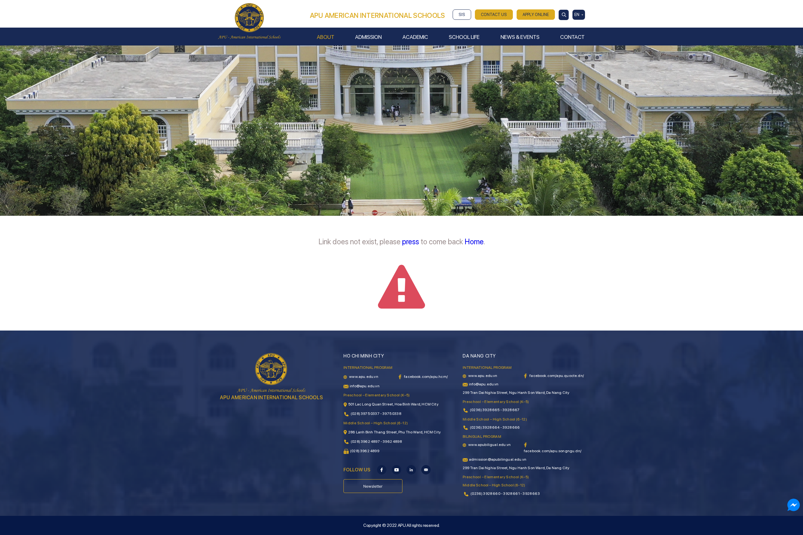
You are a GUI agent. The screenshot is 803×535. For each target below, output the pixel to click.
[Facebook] (381, 469)
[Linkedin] (411, 469)
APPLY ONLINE (536, 14)
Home (474, 241)
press (410, 241)
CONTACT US (494, 14)
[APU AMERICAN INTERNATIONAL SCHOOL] (249, 21)
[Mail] (426, 469)
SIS (462, 14)
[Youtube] (396, 469)
